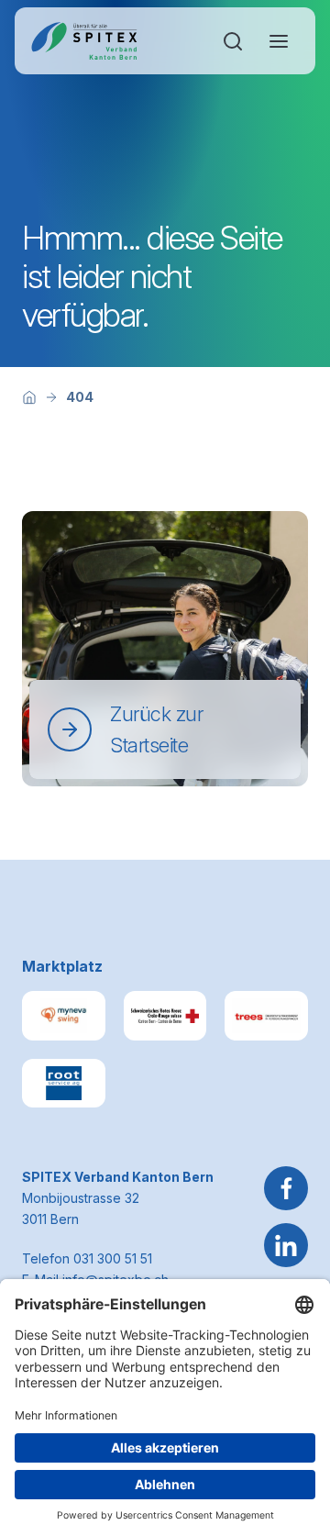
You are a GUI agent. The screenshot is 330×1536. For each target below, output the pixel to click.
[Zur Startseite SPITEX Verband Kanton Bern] (83, 40)
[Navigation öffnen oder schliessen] (279, 41)
